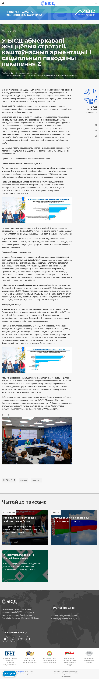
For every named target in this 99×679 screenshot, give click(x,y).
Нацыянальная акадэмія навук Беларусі (89, 660)
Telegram (10, 674)
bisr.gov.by (21, 672)
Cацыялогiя (36, 480)
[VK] (86, 130)
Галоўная (5, 73)
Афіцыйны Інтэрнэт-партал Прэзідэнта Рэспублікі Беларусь (49, 660)
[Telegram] (86, 136)
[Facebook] (86, 125)
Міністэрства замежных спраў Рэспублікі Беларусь (30, 660)
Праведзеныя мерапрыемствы (26, 73)
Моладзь (23, 480)
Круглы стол (9, 480)
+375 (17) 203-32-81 (63, 608)
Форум (56, 512)
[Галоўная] (48, 3)
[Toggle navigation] (96, 3)
